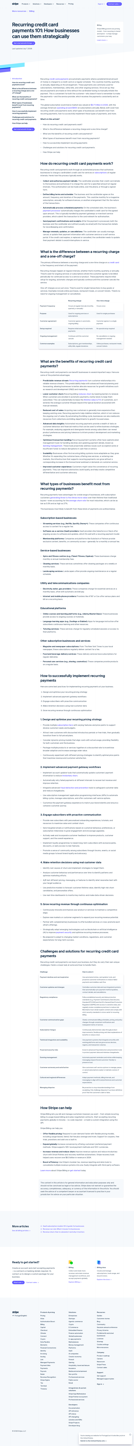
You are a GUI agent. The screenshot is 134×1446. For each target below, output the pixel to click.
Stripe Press (101, 1364)
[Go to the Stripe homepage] (14, 1312)
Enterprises (73, 1316)
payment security (64, 932)
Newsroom (101, 1362)
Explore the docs (103, 1279)
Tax (41, 1383)
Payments (44, 1368)
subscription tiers (65, 725)
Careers (100, 1359)
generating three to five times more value (68, 497)
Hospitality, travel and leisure (79, 1365)
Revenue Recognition (48, 1377)
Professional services (76, 1377)
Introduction (17, 78)
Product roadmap (103, 1356)
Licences (100, 1339)
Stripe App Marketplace (77, 1394)
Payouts (43, 1371)
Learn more (101, 40)
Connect (43, 1336)
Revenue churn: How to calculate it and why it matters (63, 1232)
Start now (17, 1282)
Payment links (45, 1365)
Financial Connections (48, 1348)
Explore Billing (74, 1282)
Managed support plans (105, 1379)
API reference (74, 1411)
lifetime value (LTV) (92, 399)
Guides (99, 1316)
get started (75, 1170)
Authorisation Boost (47, 1321)
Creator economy (75, 1356)
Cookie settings (103, 1344)
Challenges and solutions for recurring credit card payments (24, 118)
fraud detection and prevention (74, 787)
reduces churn (85, 394)
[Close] (130, 1435)
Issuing (42, 1356)
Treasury (43, 1389)
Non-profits (73, 1374)
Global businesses (75, 1336)
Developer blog (74, 1425)
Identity (43, 1351)
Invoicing (43, 1354)
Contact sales (113, 4)
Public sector (73, 1380)
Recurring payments (78, 380)
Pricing (70, 4)
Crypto (42, 1339)
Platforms (72, 1348)
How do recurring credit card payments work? (23, 83)
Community (101, 1324)
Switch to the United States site (92, 1441)
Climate (43, 1333)
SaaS (70, 1351)
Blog (98, 1321)
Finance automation (76, 1333)
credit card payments (59, 79)
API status (72, 1414)
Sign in (100, 4)
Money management (76, 1345)
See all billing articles (20, 1230)
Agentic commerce (76, 1321)
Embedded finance (75, 1330)
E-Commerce (73, 1327)
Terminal (43, 1386)
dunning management (52, 445)
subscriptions (101, 172)
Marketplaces (74, 1342)
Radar (42, 1374)
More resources (19, 11)
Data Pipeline (45, 1342)
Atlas (42, 1318)
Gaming (71, 1362)
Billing (31, 11)
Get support (101, 1376)
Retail (71, 1383)
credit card (114, 262)
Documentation (74, 1408)
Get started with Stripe (23, 43)
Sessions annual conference (107, 1327)
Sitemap (100, 1341)
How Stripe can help (20, 123)
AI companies (73, 1354)
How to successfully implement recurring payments (24, 112)
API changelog (74, 1417)
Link (41, 1359)
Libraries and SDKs (75, 1420)
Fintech (71, 1359)
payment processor (52, 210)
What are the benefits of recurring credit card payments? (24, 98)
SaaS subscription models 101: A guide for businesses (63, 1226)
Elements (43, 1345)
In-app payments (75, 1339)
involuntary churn (69, 775)
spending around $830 (67, 107)
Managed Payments (47, 1362)
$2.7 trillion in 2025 (99, 105)
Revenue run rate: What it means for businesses (61, 1229)
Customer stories (103, 1318)
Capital (42, 1327)
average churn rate (77, 500)
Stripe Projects (74, 1423)
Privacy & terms (102, 1330)
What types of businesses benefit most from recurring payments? (23, 105)
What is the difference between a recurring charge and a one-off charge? (24, 90)
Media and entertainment (78, 1371)
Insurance (72, 1368)
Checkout (44, 1330)
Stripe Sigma (45, 1380)
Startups (72, 1318)
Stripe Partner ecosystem (78, 1397)
